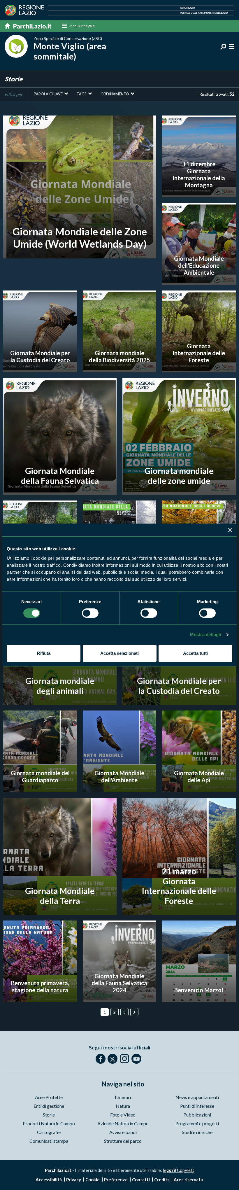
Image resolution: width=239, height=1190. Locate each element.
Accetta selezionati (119, 653)
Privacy (73, 1179)
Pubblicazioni (197, 1114)
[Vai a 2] (134, 1012)
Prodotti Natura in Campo (49, 1123)
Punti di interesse (197, 1106)
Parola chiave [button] (48, 94)
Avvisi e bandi (123, 1132)
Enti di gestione (49, 1106)
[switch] (90, 613)
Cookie (92, 1179)
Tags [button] (82, 94)
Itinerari (123, 1097)
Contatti (141, 1179)
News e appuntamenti (197, 1097)
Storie (49, 1114)
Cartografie (49, 1132)
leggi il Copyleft (178, 1170)
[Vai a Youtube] (136, 1059)
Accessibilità (49, 1179)
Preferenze (116, 1179)
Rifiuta (43, 653)
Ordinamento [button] (115, 94)
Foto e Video (123, 1114)
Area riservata (188, 1179)
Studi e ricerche (197, 1132)
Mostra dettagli (205, 634)
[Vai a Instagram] (124, 1058)
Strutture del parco (123, 1141)
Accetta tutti (195, 653)
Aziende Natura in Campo (123, 1123)
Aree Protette (49, 1097)
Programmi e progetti (197, 1123)
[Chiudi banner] (230, 530)
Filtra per (13, 94)
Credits (161, 1179)
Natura (123, 1106)
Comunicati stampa (48, 1141)
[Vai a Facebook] (101, 1059)
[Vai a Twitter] (112, 1059)
